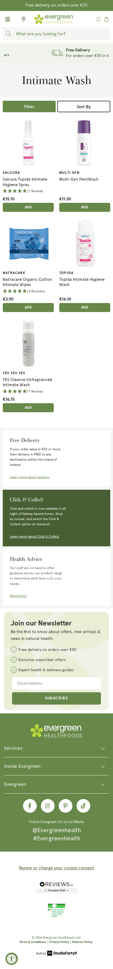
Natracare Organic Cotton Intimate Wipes (27, 282)
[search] (8, 33)
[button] (28, 191)
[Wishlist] (98, 19)
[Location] (22, 19)
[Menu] (8, 19)
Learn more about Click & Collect (34, 536)
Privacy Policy (59, 942)
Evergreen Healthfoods (59, 937)
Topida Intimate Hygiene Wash (81, 282)
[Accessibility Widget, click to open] (11, 959)
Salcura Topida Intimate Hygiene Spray (25, 182)
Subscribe (56, 698)
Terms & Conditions (32, 942)
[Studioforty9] (56, 953)
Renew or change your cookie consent (56, 867)
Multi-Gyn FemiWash (78, 179)
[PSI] (56, 916)
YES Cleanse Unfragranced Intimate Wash (27, 382)
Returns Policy (82, 942)
